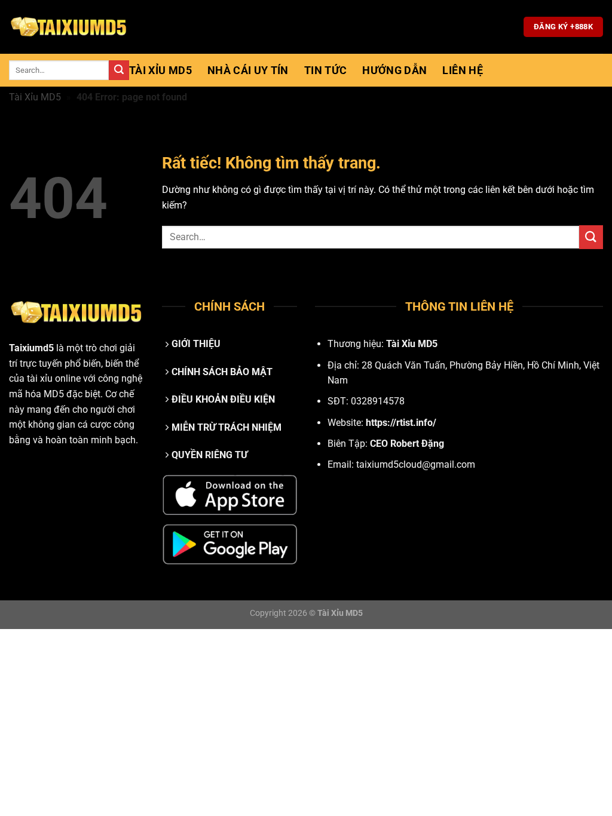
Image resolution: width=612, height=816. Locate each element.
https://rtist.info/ (401, 422)
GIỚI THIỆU (196, 343)
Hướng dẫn (394, 70)
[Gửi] (119, 70)
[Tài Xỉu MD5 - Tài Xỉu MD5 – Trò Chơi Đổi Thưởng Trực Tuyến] (68, 27)
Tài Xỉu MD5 (160, 70)
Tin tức (325, 70)
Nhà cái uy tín (248, 70)
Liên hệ (462, 70)
